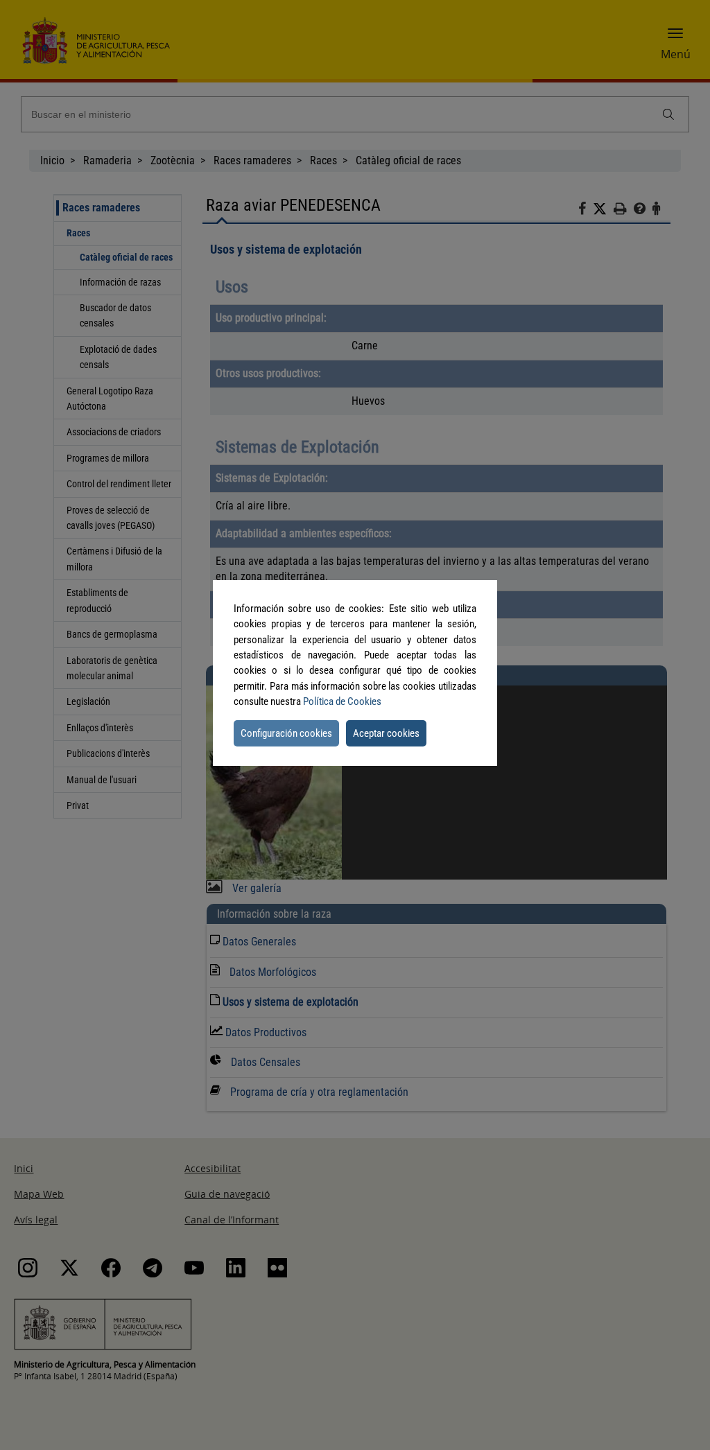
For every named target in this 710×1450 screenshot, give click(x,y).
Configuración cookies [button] (286, 733)
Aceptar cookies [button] (386, 733)
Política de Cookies (342, 701)
